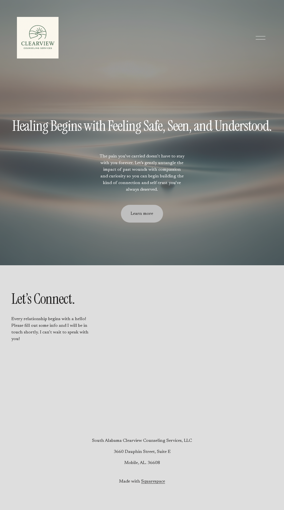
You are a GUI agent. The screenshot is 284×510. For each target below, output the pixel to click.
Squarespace (153, 481)
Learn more (142, 213)
